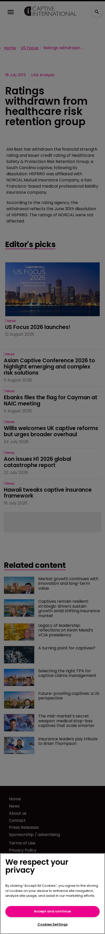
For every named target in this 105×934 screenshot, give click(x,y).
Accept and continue (52, 911)
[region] (52, 893)
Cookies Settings (52, 924)
